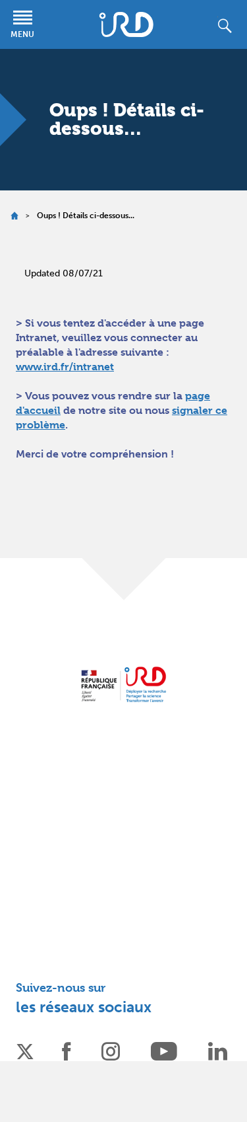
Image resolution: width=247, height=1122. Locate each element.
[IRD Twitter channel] (25, 1050)
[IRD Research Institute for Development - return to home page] (123, 684)
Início (14, 216)
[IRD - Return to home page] (126, 24)
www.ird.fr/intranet (65, 366)
